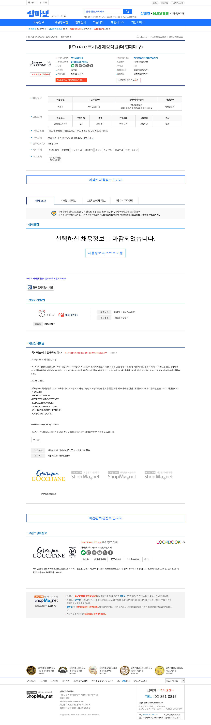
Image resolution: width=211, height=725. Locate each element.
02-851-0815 (161, 696)
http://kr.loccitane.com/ (59, 456)
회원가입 (164, 3)
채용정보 (38, 22)
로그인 (154, 3)
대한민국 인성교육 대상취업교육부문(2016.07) (174, 670)
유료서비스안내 (177, 3)
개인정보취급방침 (80, 681)
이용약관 (65, 681)
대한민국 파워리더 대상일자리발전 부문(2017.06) (108, 670)
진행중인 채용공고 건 (128, 79)
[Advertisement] (105, 648)
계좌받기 (123, 681)
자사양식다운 (129, 312)
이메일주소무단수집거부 (102, 681)
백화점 (51, 137)
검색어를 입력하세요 (95, 11)
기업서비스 (137, 22)
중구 (63, 137)
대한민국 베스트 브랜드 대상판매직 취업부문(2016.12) (141, 670)
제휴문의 (54, 681)
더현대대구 (88, 137)
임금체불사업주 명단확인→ (95, 614)
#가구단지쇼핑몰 (105, 17)
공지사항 (43, 2)
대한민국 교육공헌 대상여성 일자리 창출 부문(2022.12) (46, 670)
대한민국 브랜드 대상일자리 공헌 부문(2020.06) (77, 670)
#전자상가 (117, 17)
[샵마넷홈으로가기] (39, 691)
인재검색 (80, 22)
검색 (128, 11)
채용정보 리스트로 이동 (105, 253)
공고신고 (143, 37)
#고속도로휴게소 (129, 17)
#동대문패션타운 (91, 17)
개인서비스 (117, 22)
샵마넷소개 (30, 681)
